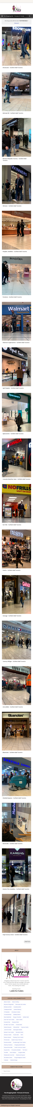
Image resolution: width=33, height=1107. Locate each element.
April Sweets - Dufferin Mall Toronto (13, 388)
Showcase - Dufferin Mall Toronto (13, 67)
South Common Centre (20, 1047)
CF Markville (6, 1012)
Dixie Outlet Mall (7, 1017)
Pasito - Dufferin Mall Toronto (11, 570)
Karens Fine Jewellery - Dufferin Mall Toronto (16, 889)
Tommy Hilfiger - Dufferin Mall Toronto (14, 661)
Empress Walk (15, 1022)
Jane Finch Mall (7, 1029)
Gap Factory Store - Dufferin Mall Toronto (15, 935)
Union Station (13, 1052)
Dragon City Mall (17, 1017)
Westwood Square (20, 1055)
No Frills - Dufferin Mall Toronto (12, 525)
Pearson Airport (7, 1037)
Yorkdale (6, 1060)
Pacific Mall (16, 1034)
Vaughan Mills (21, 1052)
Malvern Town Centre (9, 1032)
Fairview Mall (19, 1024)
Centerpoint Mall (8, 1009)
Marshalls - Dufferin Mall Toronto (12, 843)
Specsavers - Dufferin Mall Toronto (13, 433)
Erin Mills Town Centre (9, 1024)
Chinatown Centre (16, 1012)
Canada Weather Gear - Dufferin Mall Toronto (16, 479)
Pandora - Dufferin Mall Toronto (12, 297)
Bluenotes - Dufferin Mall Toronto (12, 752)
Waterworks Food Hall (9, 1055)
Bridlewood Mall (7, 1007)
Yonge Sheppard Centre (19, 1057)
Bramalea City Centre (21, 1004)
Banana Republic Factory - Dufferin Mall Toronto (14, 159)
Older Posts (27, 941)
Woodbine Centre (8, 1057)
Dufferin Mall (26, 1017)
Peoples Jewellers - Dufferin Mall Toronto (15, 251)
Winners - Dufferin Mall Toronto (12, 206)
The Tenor (25, 1050)
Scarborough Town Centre (19, 1042)
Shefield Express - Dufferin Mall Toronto (14, 798)
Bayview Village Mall (9, 1004)
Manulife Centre (19, 1032)
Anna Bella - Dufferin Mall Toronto (13, 707)
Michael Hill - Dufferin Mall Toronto (13, 113)
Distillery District (16, 1014)
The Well (6, 1052)
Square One (7, 1050)
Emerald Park (7, 1022)
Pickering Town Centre (18, 1037)
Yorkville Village (13, 1060)
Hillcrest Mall (16, 1027)
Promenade (6, 1039)
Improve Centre (24, 1027)
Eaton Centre (19, 1019)
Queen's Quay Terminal (17, 1039)
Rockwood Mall (7, 1042)
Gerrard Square (7, 1027)
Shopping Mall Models (20, 1045)
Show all (16, 23)
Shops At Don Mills (8, 1047)
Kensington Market (17, 1029)
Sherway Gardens (8, 1045)
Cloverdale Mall (7, 1014)
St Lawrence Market (16, 1050)
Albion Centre (7, 1002)
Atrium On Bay (15, 1002)
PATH (22, 1034)
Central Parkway (17, 1009)
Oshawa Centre (7, 1034)
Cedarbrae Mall (17, 1007)
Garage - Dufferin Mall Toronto (12, 616)
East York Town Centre (9, 1019)
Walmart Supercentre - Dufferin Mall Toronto (16, 342)
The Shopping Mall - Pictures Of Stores (13, 16)
